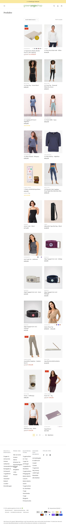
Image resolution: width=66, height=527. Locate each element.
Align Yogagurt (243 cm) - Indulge (53, 259)
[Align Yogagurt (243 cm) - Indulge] (53, 244)
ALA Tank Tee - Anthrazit (31, 259)
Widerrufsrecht (9, 510)
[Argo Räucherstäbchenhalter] (53, 346)
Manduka (35, 475)
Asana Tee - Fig (48, 395)
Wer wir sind (17, 455)
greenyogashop (12, 508)
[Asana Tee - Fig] (53, 381)
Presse (15, 474)
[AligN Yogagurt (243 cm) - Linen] (33, 277)
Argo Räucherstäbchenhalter (52, 361)
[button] (54, 5)
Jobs (14, 472)
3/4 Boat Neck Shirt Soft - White (52, 50)
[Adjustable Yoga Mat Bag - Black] (53, 211)
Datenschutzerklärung (19, 510)
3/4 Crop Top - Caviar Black (31, 85)
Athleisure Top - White (30, 428)
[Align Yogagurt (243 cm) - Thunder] (33, 312)
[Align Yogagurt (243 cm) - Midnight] (53, 277)
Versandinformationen (11, 466)
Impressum (26, 512)
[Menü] (4, 5)
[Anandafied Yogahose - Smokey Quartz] (33, 346)
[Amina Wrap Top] (53, 312)
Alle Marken (36, 478)
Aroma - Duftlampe (29, 395)
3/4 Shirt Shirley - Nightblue (51, 156)
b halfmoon (36, 460)
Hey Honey (36, 470)
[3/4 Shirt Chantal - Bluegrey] (33, 141)
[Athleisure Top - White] (33, 413)
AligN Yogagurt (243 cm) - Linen (32, 292)
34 (46, 435)
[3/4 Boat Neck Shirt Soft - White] (53, 35)
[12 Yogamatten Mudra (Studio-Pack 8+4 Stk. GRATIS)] (33, 35)
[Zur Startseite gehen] (33, 6)
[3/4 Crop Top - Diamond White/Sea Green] (53, 70)
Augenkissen (47, 429)
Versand (7, 512)
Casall (34, 463)
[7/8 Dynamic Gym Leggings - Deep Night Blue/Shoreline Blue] (53, 174)
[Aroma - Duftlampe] (33, 381)
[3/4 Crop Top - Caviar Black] (33, 70)
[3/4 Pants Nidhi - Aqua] (53, 105)
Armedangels (37, 458)
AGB (27, 510)
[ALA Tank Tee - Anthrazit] (33, 244)
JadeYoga (36, 473)
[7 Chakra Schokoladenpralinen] (33, 174)
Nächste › (51, 435)
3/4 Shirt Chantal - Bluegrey (31, 156)
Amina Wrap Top (48, 327)
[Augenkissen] (53, 413)
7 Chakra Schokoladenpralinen (32, 189)
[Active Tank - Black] (33, 211)
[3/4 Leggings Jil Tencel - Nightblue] (33, 105)
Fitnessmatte (27, 501)
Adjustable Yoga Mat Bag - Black (53, 226)
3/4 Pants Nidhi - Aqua (50, 120)
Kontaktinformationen (16, 512)
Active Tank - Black (29, 226)
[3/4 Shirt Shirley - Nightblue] (53, 141)
